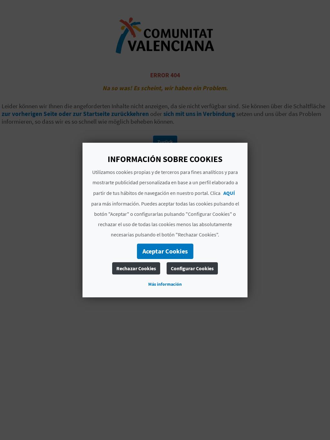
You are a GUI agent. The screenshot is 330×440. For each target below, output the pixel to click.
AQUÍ (229, 193)
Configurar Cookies (192, 268)
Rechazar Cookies (136, 268)
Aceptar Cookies (165, 251)
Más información (165, 284)
